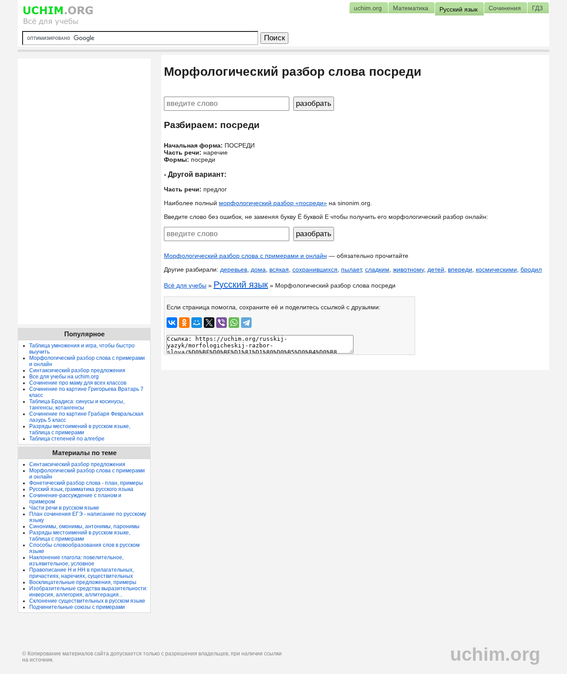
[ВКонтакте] (172, 322)
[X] (209, 322)
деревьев (233, 269)
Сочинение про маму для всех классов (77, 383)
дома (258, 269)
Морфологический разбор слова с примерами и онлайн (245, 255)
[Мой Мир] (196, 322)
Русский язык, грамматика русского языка (81, 489)
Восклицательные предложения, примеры (82, 582)
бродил (531, 269)
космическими (496, 269)
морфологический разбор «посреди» (273, 202)
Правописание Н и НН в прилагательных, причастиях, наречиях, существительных (81, 573)
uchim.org (495, 654)
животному (408, 269)
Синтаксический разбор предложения (77, 370)
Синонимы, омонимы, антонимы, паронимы (84, 526)
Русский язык (241, 284)
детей (435, 269)
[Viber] (221, 322)
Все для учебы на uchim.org (64, 377)
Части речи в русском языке (64, 508)
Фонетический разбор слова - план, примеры (86, 483)
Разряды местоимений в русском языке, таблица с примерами (79, 429)
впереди (460, 269)
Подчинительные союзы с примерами (77, 607)
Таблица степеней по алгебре (67, 439)
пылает (351, 269)
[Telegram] (246, 322)
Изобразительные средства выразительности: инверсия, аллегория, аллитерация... (88, 591)
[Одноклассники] (184, 322)
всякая (279, 269)
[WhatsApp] (234, 322)
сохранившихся (315, 269)
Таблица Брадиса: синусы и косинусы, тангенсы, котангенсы (76, 404)
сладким (377, 269)
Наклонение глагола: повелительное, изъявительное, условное (76, 560)
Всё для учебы (185, 285)
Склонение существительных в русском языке (87, 601)
